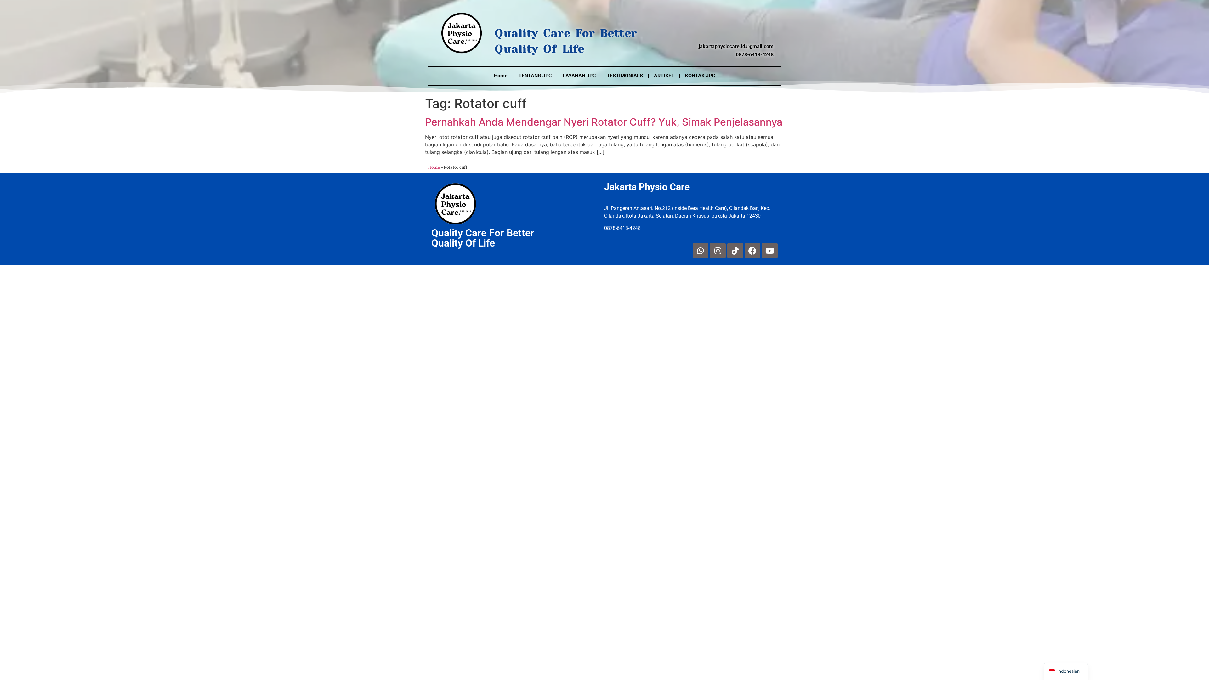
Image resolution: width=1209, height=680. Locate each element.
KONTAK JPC (700, 76)
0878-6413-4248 (755, 55)
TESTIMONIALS (625, 76)
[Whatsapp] (700, 250)
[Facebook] (752, 250)
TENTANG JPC (535, 76)
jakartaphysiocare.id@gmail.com (736, 46)
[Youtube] (770, 250)
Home (501, 76)
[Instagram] (718, 250)
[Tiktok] (735, 250)
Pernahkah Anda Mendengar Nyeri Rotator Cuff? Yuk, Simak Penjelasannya (603, 122)
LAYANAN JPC (579, 76)
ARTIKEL (664, 76)
